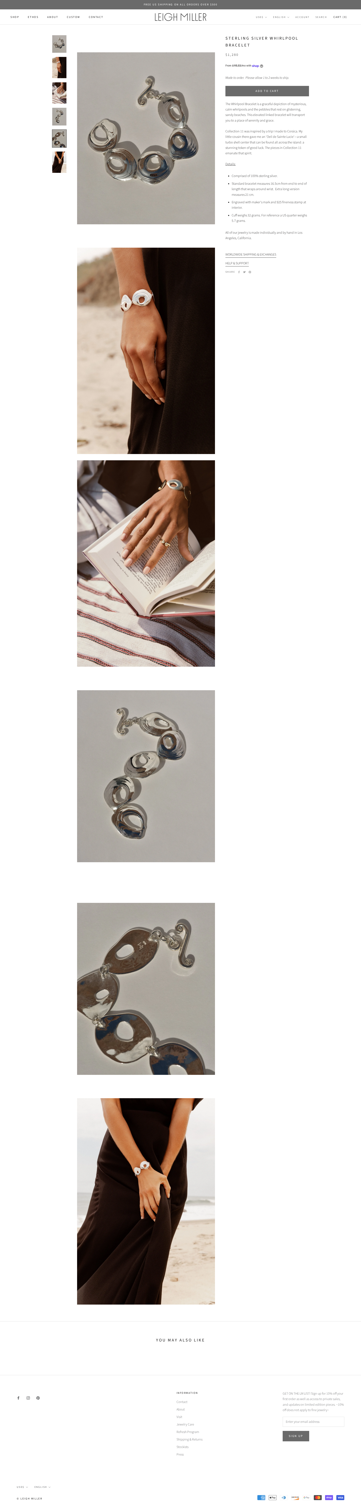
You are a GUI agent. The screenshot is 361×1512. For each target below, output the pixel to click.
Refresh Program (188, 1432)
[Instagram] (28, 1397)
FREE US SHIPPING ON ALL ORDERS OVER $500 (180, 4)
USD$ (260, 17)
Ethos (33, 17)
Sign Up (296, 1436)
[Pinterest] (250, 272)
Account (302, 17)
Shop (14, 17)
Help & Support (237, 263)
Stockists (182, 1447)
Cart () (340, 17)
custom (73, 17)
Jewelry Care (185, 1424)
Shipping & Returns (189, 1439)
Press (180, 1454)
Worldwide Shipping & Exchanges (250, 254)
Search (321, 17)
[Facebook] (239, 272)
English (279, 17)
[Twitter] (244, 272)
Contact (96, 17)
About (52, 17)
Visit (179, 1417)
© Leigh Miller (29, 1499)
